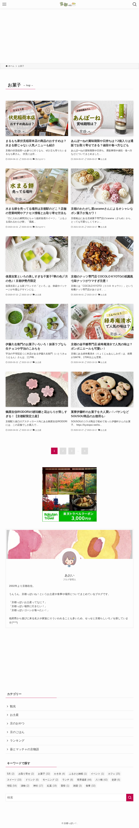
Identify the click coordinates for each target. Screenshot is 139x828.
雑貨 (77, 785)
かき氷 (59, 773)
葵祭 (65, 785)
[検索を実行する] (129, 797)
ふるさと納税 (78, 773)
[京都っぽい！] (69, 4)
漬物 (25, 785)
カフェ (114, 773)
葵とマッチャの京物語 (24, 749)
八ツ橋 (102, 779)
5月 (10, 773)
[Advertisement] (69, 36)
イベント (97, 773)
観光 (13, 706)
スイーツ (14, 779)
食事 (90, 785)
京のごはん (17, 732)
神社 (38, 785)
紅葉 (52, 785)
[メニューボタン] (4, 4)
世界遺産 (84, 779)
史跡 (116, 779)
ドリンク (32, 779)
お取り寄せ (26, 773)
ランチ (67, 779)
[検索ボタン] (134, 4)
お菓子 (44, 773)
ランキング (17, 740)
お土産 (14, 714)
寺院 (12, 785)
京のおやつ (17, 723)
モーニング (50, 779)
